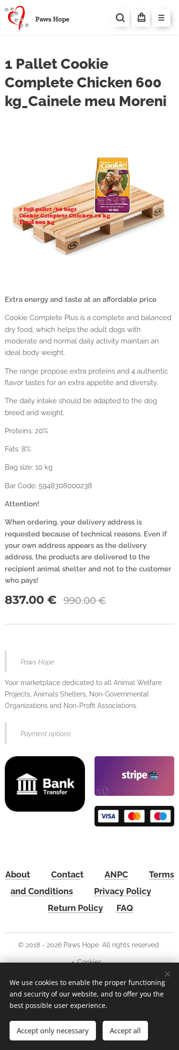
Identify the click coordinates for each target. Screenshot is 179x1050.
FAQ (124, 908)
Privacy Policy (122, 891)
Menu (161, 18)
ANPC (116, 874)
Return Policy (75, 908)
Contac (65, 874)
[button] (120, 18)
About (17, 874)
